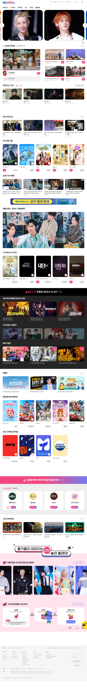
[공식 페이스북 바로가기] (77, 665)
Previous (70, 627)
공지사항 (4, 648)
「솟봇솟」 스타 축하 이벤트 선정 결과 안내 (15, 648)
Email (47, 671)
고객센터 (50, 671)
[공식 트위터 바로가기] (80, 665)
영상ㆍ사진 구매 (15, 658)
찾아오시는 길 (41, 668)
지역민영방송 (74, 656)
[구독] (16, 163)
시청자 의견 (24, 654)
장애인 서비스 (77, 648)
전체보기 (82, 117)
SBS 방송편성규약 (70, 648)
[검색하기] (83, 2)
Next (82, 627)
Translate (81, 661)
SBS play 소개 (5, 656)
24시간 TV (21, 46)
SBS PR (4, 658)
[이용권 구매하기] (79, 85)
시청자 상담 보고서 (25, 659)
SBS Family (74, 653)
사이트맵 (82, 648)
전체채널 (82, 46)
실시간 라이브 (10, 46)
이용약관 (49, 648)
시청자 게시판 (24, 663)
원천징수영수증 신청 (26, 664)
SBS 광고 (14, 654)
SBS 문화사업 (48, 654)
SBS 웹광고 (14, 656)
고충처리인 (24, 656)
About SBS (5, 654)
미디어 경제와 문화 (49, 658)
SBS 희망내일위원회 (38, 654)
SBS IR (4, 659)
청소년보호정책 (63, 648)
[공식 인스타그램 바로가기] (75, 665)
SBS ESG (36, 656)
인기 (17, 85)
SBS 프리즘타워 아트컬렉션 (51, 656)
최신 (21, 85)
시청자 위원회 (24, 661)
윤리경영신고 (24, 658)
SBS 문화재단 (36, 658)
